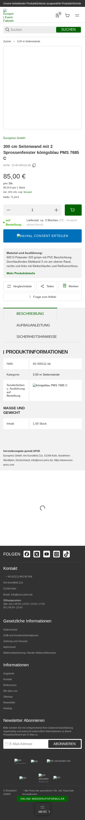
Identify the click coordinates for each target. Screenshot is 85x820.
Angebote (8, 673)
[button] (78, 544)
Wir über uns (10, 691)
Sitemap (8, 696)
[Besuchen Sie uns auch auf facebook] (27, 554)
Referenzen (10, 685)
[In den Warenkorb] (73, 210)
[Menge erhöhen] (56, 210)
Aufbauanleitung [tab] (33, 325)
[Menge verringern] (8, 210)
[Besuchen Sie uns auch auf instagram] (56, 554)
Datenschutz (10, 629)
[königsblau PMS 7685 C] (50, 385)
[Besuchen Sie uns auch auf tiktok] (66, 554)
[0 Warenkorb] (67, 15)
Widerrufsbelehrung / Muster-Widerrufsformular (29, 652)
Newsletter (9, 702)
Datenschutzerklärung (60, 727)
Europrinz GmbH (14, 138)
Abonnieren (64, 744)
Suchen (68, 29)
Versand (27, 192)
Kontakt (7, 679)
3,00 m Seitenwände (28, 41)
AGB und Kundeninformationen (20, 635)
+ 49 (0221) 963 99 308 (19, 576)
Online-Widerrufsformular (42, 798)
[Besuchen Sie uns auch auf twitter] (36, 554)
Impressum (9, 647)
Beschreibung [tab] (30, 314)
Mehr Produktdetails (21, 273)
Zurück (7, 41)
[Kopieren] (34, 165)
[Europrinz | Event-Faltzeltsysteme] (8, 15)
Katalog (7, 708)
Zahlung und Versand (15, 641)
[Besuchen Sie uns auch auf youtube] (46, 554)
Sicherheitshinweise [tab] (37, 337)
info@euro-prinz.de (22, 594)
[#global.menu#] (77, 15)
